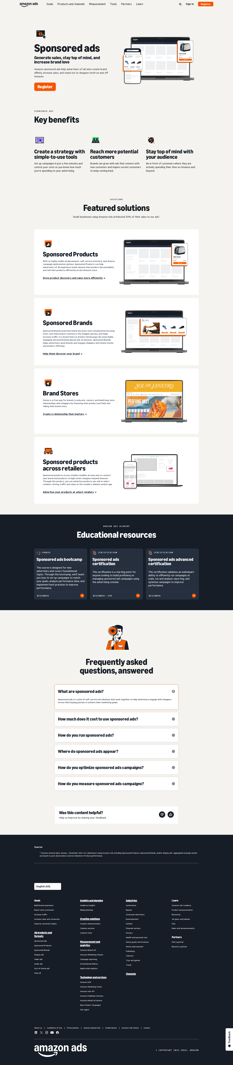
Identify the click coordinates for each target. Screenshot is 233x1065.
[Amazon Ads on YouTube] (52, 1033)
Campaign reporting (88, 959)
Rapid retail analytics (89, 968)
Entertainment (132, 919)
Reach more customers (44, 910)
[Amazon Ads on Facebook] (57, 1033)
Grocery (129, 933)
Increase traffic (40, 914)
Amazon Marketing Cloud (91, 987)
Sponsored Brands (42, 950)
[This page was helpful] (170, 815)
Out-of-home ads (42, 968)
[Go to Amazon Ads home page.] (60, 1050)
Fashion (129, 923)
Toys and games (133, 960)
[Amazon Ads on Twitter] (41, 1033)
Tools (113, 4)
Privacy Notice (73, 1028)
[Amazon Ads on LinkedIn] (35, 1033)
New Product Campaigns (90, 1005)
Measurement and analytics (90, 943)
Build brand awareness (44, 905)
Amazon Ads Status (130, 1028)
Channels (131, 973)
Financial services (133, 928)
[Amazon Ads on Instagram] (46, 1033)
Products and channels (71, 4)
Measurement (97, 4)
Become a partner (179, 946)
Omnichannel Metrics (89, 964)
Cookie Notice (111, 1028)
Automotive (131, 905)
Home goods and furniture (137, 942)
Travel (128, 965)
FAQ (173, 923)
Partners (126, 4)
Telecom (129, 956)
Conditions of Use (54, 1028)
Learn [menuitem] (175, 900)
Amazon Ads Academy (181, 905)
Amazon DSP (85, 982)
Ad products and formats (43, 934)
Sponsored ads (40, 941)
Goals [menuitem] (37, 900)
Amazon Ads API (87, 991)
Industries (131, 900)
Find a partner (178, 942)
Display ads (39, 954)
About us (38, 1028)
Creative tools (86, 933)
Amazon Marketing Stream (91, 954)
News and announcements (183, 928)
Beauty (129, 910)
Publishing (130, 951)
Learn (139, 4)
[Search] (180, 4)
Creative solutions (90, 918)
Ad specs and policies (181, 919)
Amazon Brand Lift (88, 950)
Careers (147, 1028)
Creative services (87, 928)
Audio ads (38, 964)
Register (206, 4)
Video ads (38, 959)
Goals (50, 4)
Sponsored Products (43, 945)
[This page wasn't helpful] (162, 815)
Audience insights (87, 905)
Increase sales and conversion (47, 919)
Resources (176, 914)
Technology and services (93, 977)
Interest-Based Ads (92, 1028)
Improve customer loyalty (45, 923)
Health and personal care (136, 937)
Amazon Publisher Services (91, 996)
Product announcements (182, 910)
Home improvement (134, 946)
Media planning (86, 910)
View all (37, 973)
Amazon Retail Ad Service (91, 1000)
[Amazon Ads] (26, 4)
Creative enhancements (90, 923)
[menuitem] (47, 954)
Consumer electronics (135, 914)
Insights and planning (91, 900)
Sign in (190, 3)
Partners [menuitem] (177, 937)
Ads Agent (84, 1009)
